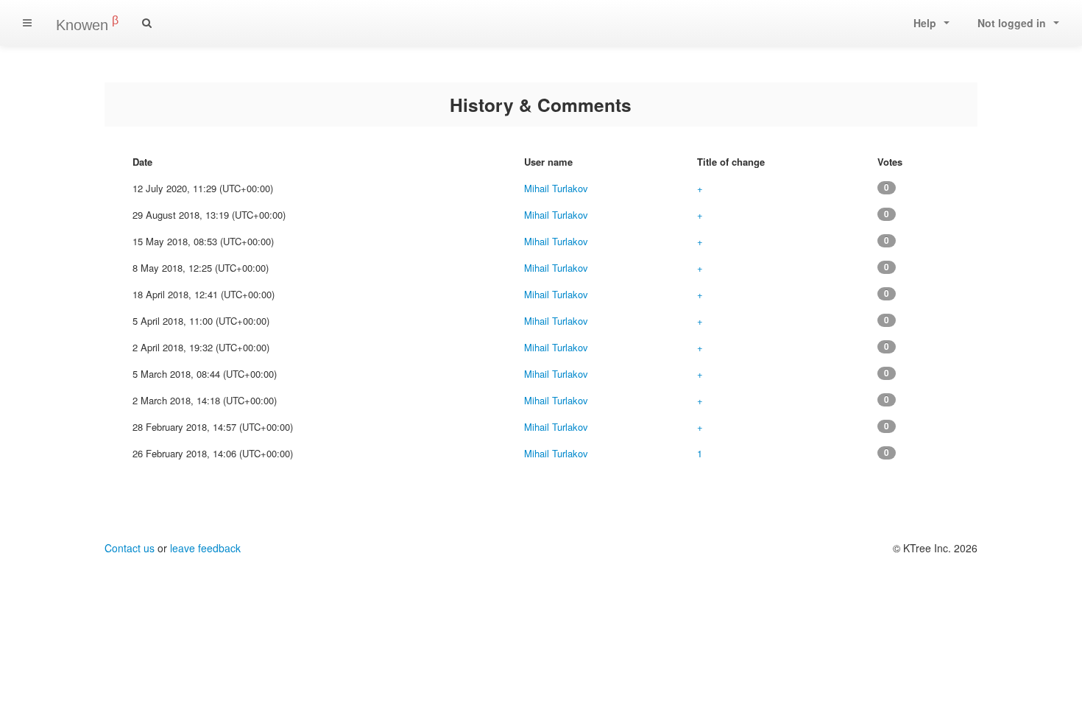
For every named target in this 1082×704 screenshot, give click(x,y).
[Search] (147, 22)
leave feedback (205, 548)
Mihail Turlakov (556, 188)
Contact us (130, 548)
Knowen (87, 23)
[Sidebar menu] (27, 22)
